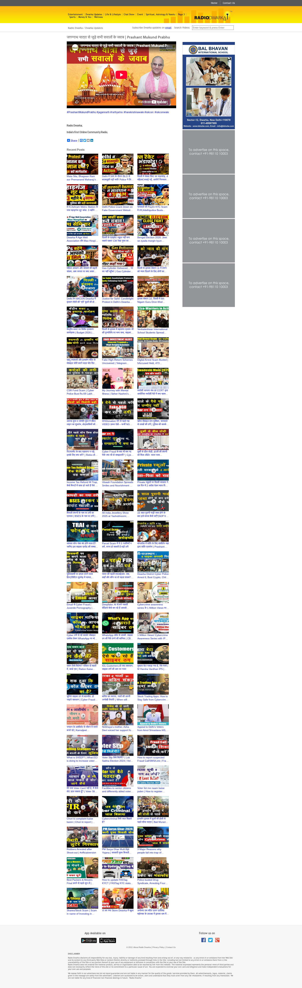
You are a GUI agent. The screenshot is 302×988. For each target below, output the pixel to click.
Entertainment (75, 14)
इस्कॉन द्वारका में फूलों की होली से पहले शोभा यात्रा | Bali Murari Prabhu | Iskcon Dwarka (151, 822)
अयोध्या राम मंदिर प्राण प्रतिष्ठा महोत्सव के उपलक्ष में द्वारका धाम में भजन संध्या (151, 913)
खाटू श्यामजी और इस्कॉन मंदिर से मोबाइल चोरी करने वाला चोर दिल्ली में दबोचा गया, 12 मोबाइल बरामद (82, 363)
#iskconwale (161, 112)
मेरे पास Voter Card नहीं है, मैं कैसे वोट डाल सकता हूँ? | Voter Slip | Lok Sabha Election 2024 (82, 791)
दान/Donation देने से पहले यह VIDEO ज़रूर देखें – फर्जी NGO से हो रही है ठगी (117, 424)
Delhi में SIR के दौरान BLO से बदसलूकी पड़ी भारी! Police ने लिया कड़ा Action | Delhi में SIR (117, 179)
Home (214, 3)
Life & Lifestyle (113, 14)
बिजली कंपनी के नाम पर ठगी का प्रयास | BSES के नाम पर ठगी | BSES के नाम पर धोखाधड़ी (81, 516)
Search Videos (182, 27)
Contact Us (229, 3)
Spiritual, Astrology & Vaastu (160, 14)
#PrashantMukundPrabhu (81, 112)
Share (74, 140)
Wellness (98, 17)
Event (140, 14)
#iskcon (148, 112)
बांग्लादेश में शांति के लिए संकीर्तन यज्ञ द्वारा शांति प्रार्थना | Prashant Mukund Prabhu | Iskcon (153, 546)
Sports (72, 17)
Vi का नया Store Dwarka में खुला (118, 910)
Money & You (84, 17)
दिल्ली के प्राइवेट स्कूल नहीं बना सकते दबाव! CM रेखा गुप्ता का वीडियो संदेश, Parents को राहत (116, 240)
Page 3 (181, 14)
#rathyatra (116, 112)
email (168, 27)
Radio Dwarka (75, 28)
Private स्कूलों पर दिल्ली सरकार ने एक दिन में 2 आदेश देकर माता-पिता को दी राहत (152, 485)
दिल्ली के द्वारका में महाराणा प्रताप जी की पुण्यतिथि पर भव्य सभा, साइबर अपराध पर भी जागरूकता (118, 332)
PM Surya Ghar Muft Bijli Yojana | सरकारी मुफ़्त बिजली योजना (115, 852)
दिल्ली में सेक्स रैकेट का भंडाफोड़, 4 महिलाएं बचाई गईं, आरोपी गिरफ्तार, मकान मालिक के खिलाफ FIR (152, 179)
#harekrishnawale (134, 112)
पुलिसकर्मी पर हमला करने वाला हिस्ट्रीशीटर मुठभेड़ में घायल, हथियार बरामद (80, 577)
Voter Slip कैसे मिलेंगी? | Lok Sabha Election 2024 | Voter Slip (117, 760)
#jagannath (103, 112)
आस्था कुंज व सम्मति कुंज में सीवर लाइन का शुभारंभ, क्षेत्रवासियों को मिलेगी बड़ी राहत (81, 424)
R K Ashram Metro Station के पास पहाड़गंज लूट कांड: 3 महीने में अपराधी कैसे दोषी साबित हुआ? (82, 210)
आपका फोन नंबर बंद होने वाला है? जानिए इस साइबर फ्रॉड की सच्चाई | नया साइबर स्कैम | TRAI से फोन (82, 546)
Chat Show (129, 14)
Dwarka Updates (94, 14)
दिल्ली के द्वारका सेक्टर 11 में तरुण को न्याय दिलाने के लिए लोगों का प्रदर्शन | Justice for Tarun (152, 271)
